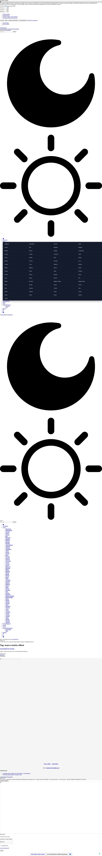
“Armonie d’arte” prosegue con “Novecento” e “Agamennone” (16, 773)
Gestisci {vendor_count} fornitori (10, 16)
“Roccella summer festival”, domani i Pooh (12, 774)
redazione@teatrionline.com (52, 768)
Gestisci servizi (6, 15)
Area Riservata (15, 639)
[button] (51, 1)
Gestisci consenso (4, 780)
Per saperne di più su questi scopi (10, 18)
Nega (6, 20)
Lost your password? (4, 848)
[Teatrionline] (9, 29)
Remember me (4, 845)
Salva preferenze (23, 20)
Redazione (2, 655)
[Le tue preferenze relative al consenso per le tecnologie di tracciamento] (99, 853)
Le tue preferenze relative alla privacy (57, 854)
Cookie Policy (6, 22)
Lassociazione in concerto (7, 648)
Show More (8, 30)
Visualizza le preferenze (13, 20)
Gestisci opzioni (6, 14)
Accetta (2, 20)
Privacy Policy (6, 24)
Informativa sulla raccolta (38, 854)
